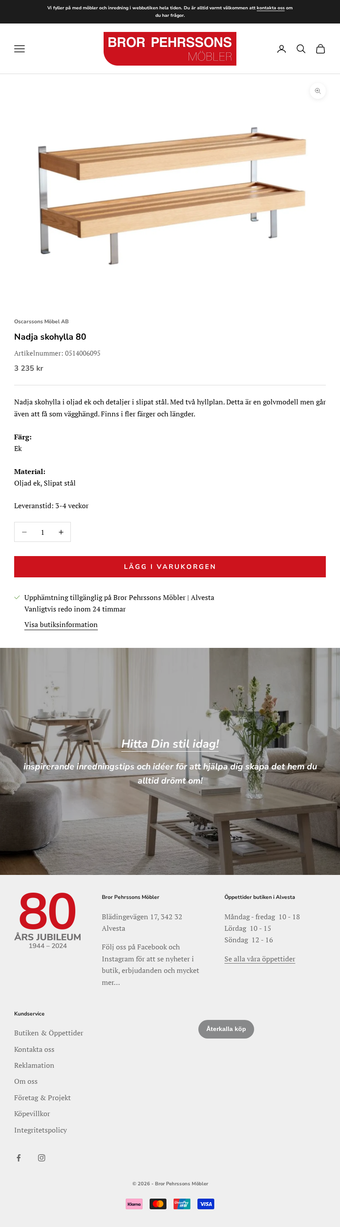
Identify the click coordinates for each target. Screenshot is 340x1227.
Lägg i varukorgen (170, 566)
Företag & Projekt (42, 1097)
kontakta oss (271, 8)
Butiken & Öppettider (48, 1033)
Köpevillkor (32, 1113)
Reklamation (34, 1065)
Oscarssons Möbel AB (41, 321)
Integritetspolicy (40, 1130)
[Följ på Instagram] (41, 1157)
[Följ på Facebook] (18, 1157)
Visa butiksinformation (61, 624)
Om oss (26, 1081)
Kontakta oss (34, 1049)
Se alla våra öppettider (259, 959)
